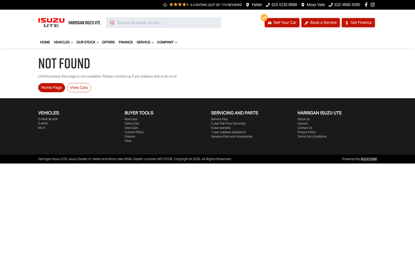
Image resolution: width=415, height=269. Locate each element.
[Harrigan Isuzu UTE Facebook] (367, 4)
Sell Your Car (284, 22)
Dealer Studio (369, 159)
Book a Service (323, 22)
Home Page (51, 87)
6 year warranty (221, 128)
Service (143, 42)
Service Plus (219, 119)
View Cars (79, 87)
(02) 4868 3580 (347, 4)
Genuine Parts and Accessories (231, 136)
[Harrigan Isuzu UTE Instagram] (373, 4)
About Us (304, 119)
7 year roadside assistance (228, 132)
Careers (303, 123)
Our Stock (85, 42)
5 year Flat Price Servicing (228, 123)
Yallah (256, 4)
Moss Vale (316, 4)
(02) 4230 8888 (284, 4)
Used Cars (131, 128)
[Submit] (111, 22)
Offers (108, 42)
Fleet (128, 141)
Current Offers (134, 132)
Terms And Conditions (312, 136)
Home (45, 42)
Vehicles (62, 42)
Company (165, 42)
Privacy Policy (307, 132)
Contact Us (305, 128)
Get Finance (361, 22)
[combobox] (163, 22)
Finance (126, 42)
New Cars (131, 119)
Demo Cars (132, 123)
